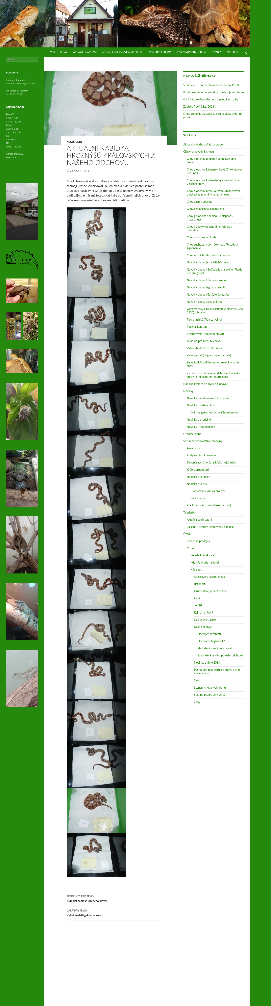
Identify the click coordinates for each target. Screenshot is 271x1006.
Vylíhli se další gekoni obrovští (85, 913)
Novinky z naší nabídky (201, 427)
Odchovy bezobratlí (209, 634)
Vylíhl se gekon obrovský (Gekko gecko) (214, 412)
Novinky (217, 52)
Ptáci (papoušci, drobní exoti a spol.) (209, 505)
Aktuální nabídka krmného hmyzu (87, 899)
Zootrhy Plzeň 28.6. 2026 (198, 106)
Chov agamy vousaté (199, 201)
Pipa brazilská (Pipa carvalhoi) (204, 319)
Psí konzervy (198, 498)
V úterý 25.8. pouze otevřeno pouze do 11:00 (211, 85)
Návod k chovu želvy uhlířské (204, 302)
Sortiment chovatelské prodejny (202, 441)
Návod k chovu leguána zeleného (207, 287)
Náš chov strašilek (205, 620)
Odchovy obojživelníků (211, 641)
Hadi (197, 598)
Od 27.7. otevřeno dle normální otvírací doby (210, 99)
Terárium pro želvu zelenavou (204, 341)
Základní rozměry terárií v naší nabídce (210, 527)
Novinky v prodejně (199, 419)
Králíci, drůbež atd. (198, 469)
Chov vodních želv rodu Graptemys (208, 255)
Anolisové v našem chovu (209, 577)
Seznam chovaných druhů (210, 687)
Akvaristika (193, 448)
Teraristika (189, 512)
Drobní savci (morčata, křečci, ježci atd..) (211, 462)
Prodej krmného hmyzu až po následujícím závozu (213, 92)
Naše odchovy (202, 627)
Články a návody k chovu (191, 52)
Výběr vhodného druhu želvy (204, 348)
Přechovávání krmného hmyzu (205, 334)
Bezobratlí (200, 584)
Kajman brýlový (203, 612)
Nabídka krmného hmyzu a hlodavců (205, 384)
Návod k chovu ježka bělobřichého (208, 262)
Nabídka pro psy (197, 484)
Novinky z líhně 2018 (207, 662)
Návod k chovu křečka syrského (206, 280)
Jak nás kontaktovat (84, 52)
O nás (63, 52)
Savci (197, 680)
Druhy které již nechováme (210, 591)
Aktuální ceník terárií (199, 519)
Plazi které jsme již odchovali (215, 648)
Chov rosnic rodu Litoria (201, 237)
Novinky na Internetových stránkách (209, 398)
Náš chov (232, 52)
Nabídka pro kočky (198, 477)
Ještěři (198, 605)
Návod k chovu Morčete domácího (208, 294)
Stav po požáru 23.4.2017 (210, 695)
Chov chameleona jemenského (205, 209)
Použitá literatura (197, 327)
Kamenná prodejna (160, 52)
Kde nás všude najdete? (204, 562)
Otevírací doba (192, 434)
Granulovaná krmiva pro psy (207, 491)
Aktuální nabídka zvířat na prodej (122, 52)
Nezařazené (74, 142)
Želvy (197, 702)
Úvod (52, 52)
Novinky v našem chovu (201, 405)
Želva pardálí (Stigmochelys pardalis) (209, 355)
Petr (89, 171)
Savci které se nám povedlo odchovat (220, 655)
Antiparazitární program (201, 455)
